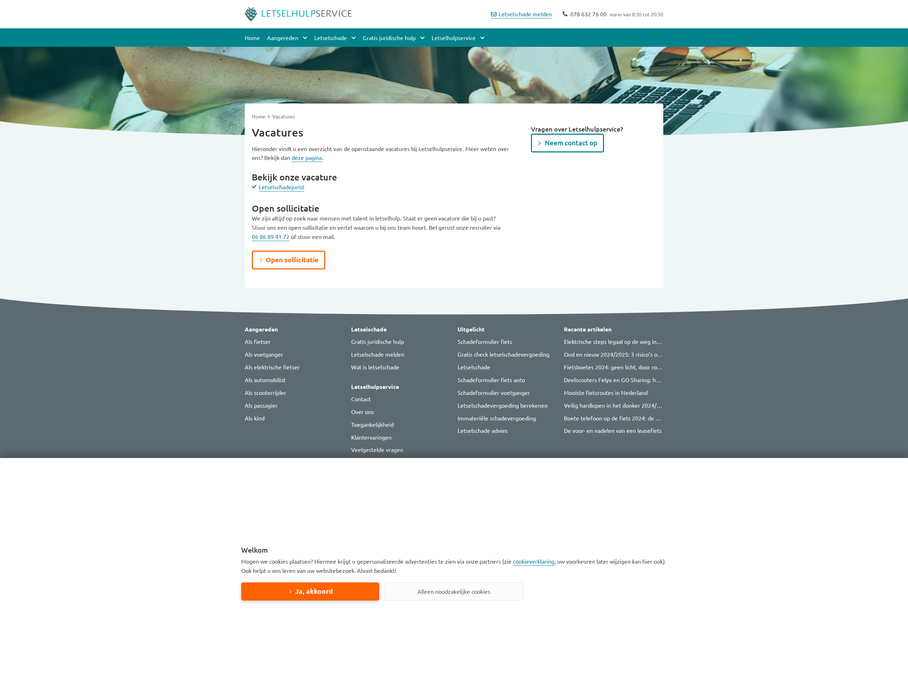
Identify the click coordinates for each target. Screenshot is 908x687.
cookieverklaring (533, 561)
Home (252, 37)
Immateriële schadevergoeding (497, 417)
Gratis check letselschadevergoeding (503, 354)
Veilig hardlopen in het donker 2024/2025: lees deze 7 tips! (638, 405)
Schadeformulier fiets (485, 341)
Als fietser (258, 341)
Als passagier (261, 405)
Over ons (362, 411)
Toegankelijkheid (372, 424)
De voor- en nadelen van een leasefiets (613, 430)
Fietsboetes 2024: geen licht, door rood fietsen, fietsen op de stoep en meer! (661, 366)
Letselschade (474, 366)
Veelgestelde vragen (377, 449)
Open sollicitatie (292, 259)
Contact (361, 398)
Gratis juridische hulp (377, 341)
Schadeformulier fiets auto (491, 379)
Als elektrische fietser (272, 366)
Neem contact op (571, 142)
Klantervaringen (371, 437)
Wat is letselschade (375, 366)
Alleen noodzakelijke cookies (453, 591)
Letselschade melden (525, 13)
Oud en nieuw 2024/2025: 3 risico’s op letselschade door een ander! (649, 354)
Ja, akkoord (314, 591)
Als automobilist (265, 379)
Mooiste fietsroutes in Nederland (606, 392)
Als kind (255, 417)
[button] (294, 329)
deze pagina (307, 157)
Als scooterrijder (265, 392)
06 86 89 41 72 (270, 236)
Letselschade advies (483, 430)
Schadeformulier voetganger (494, 392)
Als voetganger (264, 354)
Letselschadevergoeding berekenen (503, 405)
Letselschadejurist (281, 186)
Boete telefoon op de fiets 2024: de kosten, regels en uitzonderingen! (652, 417)
